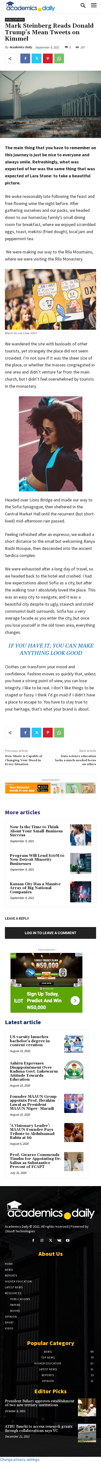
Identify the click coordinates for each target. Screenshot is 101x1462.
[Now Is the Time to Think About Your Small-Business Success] (80, 834)
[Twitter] (36, 58)
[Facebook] (25, 58)
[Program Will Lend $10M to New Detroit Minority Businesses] (80, 863)
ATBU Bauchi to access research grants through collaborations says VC (38, 1428)
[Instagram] (42, 1240)
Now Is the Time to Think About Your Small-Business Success (36, 831)
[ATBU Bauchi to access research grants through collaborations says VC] (87, 1433)
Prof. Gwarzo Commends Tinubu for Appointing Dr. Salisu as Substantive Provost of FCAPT (35, 1161)
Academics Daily (21, 47)
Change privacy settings (19, 1459)
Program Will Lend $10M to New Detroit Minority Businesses (37, 859)
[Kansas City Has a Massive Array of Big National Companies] (80, 891)
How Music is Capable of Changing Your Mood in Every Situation (23, 760)
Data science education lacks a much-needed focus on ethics (75, 760)
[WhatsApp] (59, 58)
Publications (15, 19)
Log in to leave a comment (50, 933)
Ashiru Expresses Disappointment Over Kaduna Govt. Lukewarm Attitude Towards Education (34, 1071)
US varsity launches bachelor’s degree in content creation (30, 1041)
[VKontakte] (59, 1240)
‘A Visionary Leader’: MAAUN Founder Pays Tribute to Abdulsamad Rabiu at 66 (32, 1131)
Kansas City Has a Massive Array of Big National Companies (35, 888)
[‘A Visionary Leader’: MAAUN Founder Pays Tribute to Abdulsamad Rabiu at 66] (73, 1132)
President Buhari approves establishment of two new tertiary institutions (39, 1403)
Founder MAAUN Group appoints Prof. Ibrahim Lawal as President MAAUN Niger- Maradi (33, 1102)
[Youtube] (68, 1240)
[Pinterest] (48, 58)
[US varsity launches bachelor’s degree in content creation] (73, 1043)
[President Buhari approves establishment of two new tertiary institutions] (87, 1407)
